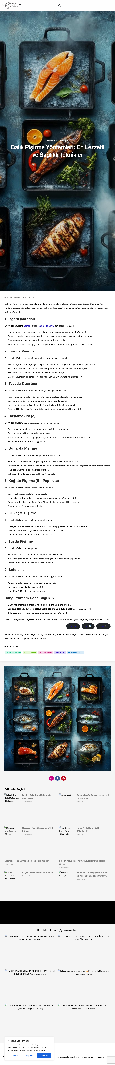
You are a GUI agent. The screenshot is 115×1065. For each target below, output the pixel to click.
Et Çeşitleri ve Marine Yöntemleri (37, 872)
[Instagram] (51, 778)
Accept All (44, 1056)
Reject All (29, 1056)
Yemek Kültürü (52, 140)
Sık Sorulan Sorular (75, 652)
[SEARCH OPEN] (59, 5)
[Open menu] (20, 5)
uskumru (50, 325)
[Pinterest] (63, 778)
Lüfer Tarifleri (60, 652)
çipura (41, 325)
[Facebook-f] (57, 778)
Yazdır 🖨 (73, 626)
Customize (14, 1056)
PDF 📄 (88, 626)
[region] (29, 1049)
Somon (26, 325)
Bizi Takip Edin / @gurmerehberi (57, 930)
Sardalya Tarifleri (45, 652)
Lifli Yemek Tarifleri (13, 652)
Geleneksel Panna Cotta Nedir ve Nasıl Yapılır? (26, 860)
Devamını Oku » (27, 801)
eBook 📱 (103, 626)
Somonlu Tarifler (29, 652)
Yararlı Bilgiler (63, 140)
